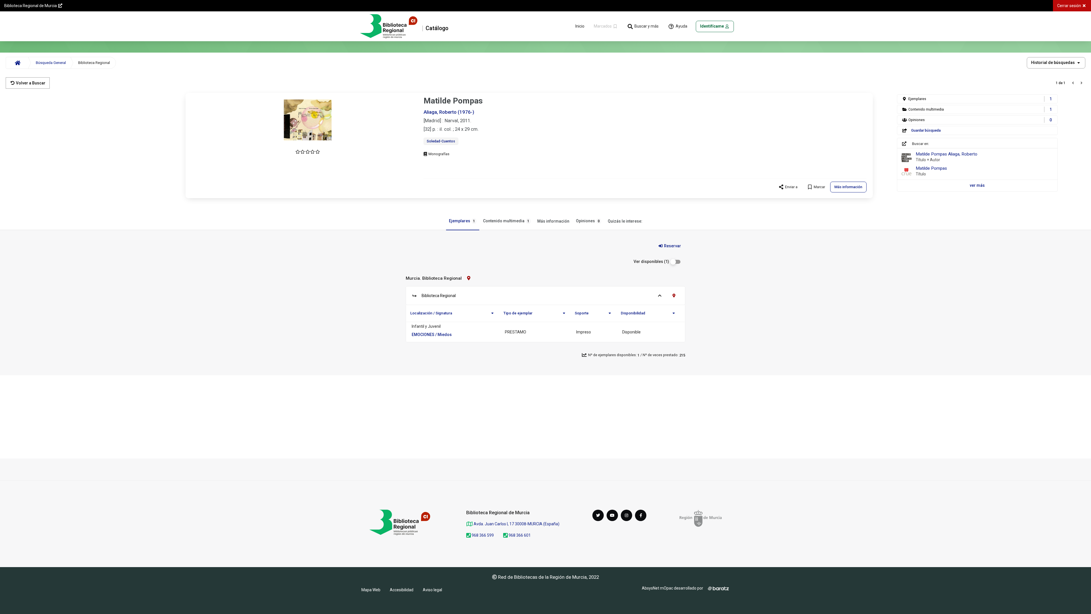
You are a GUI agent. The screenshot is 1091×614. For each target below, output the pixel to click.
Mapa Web (370, 590)
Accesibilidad (401, 590)
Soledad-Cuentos (441, 141)
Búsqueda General (51, 63)
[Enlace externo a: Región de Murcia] (700, 518)
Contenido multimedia (506, 221)
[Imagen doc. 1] (307, 120)
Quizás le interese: (625, 221)
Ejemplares (462, 221)
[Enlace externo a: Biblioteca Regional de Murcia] (399, 522)
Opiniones (588, 221)
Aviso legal (432, 590)
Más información (553, 221)
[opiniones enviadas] (307, 152)
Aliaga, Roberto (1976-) (449, 112)
